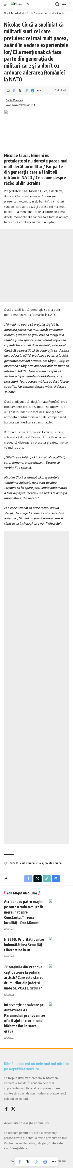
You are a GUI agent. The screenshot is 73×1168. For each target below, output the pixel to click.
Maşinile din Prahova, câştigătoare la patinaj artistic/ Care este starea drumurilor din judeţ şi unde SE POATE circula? (24, 977)
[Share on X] (20, 90)
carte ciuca (27, 863)
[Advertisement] (36, 265)
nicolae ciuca (53, 863)
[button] (7, 4)
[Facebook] (6, 1108)
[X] (13, 1108)
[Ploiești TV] (20, 4)
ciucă (39, 863)
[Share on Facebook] (14, 90)
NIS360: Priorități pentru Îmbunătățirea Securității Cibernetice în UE (24, 944)
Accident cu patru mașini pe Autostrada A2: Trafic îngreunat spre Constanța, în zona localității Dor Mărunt (23, 912)
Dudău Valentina (14, 100)
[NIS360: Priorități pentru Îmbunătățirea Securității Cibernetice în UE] (59, 943)
